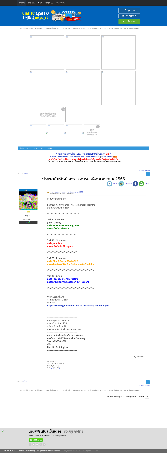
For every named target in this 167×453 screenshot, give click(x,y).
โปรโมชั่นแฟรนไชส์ (77, 157)
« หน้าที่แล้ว (141, 170)
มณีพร (29, 190)
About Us (37, 436)
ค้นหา (40, 3)
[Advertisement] (97, 415)
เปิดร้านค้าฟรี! (62, 157)
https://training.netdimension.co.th (58, 369)
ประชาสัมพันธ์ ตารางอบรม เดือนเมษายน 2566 (66, 192)
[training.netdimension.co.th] (29, 222)
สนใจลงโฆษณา (107, 157)
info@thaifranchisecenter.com (48, 451)
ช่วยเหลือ (31, 3)
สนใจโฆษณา (129, 21)
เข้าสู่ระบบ (49, 3)
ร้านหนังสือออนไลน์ (92, 157)
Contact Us (46, 436)
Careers (63, 436)
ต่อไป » (147, 170)
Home (31, 436)
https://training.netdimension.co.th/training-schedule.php (78, 305)
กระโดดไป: (110, 396)
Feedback (55, 436)
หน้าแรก (22, 3)
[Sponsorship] (48, 115)
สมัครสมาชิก (60, 3)
